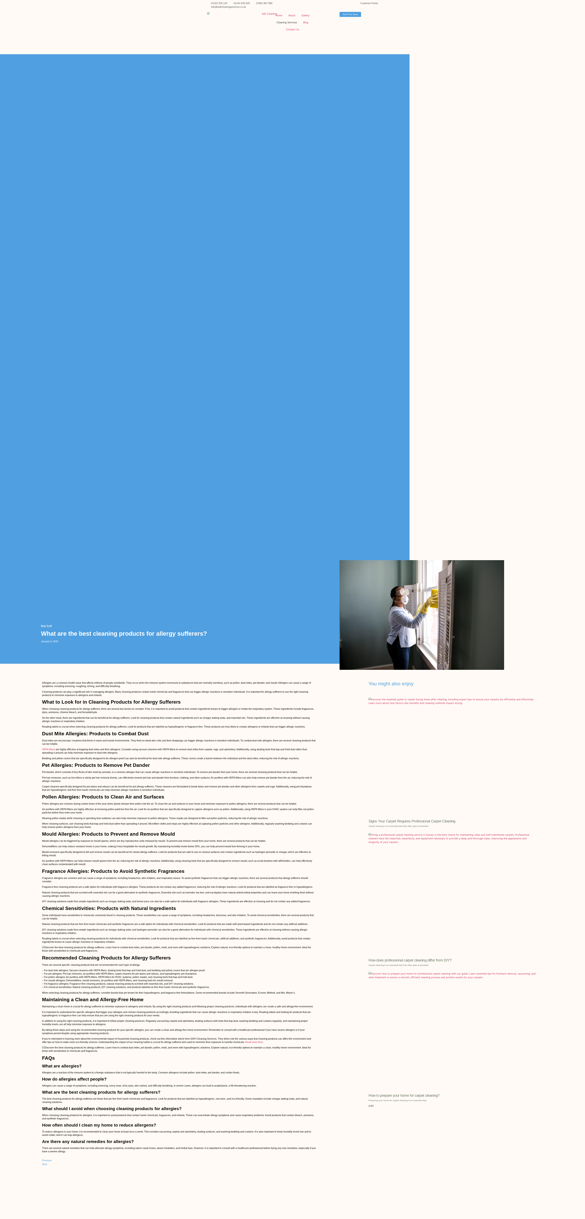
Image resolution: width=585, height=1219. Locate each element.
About (291, 15)
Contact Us (292, 29)
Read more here (254, 1042)
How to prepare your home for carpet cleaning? (404, 1095)
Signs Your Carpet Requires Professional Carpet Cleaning (412, 821)
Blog (305, 22)
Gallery (305, 15)
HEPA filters (48, 749)
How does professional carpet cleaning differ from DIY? (410, 960)
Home (278, 15)
